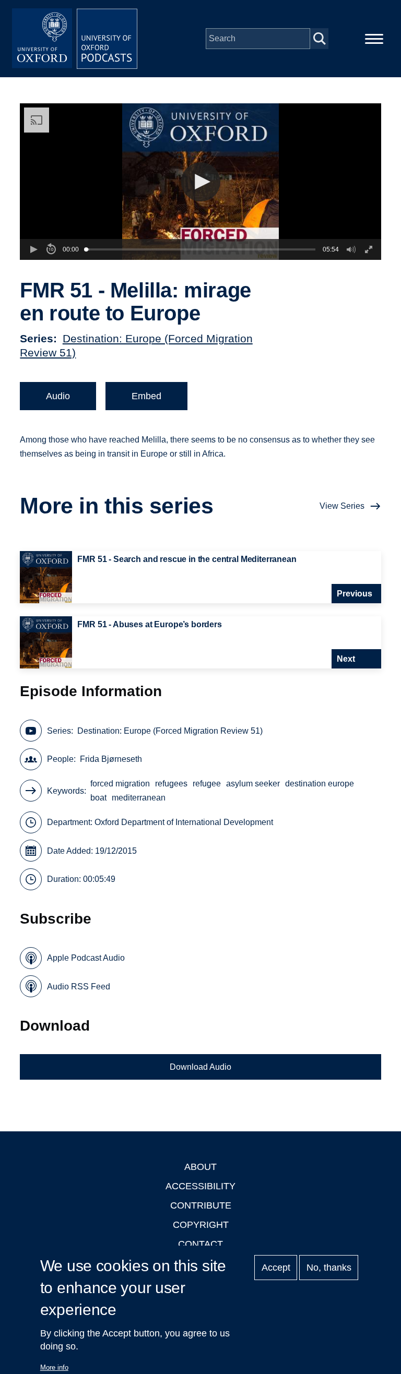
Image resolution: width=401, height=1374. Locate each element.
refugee (207, 783)
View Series (342, 505)
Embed (146, 396)
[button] (200, 181)
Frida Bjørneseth (111, 759)
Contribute (200, 1205)
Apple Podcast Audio (86, 957)
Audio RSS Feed (78, 986)
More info (54, 1367)
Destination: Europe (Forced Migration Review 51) (170, 730)
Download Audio (200, 1066)
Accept (276, 1267)
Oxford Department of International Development (184, 822)
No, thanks (328, 1267)
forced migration (120, 783)
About (200, 1167)
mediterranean (139, 797)
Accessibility (200, 1186)
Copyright (201, 1225)
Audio (58, 396)
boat (98, 797)
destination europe (319, 783)
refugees (171, 783)
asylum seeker (253, 783)
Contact (200, 1244)
